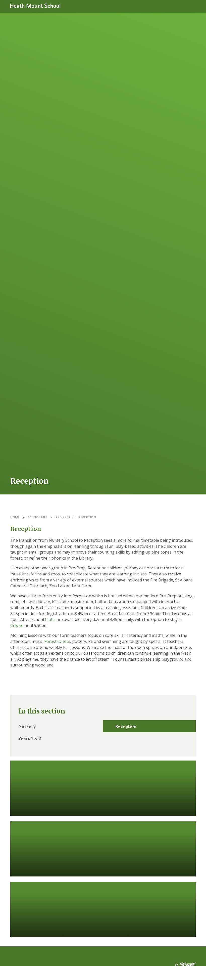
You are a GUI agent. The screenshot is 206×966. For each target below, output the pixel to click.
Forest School (57, 641)
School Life (37, 517)
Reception (87, 517)
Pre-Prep (63, 517)
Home (15, 517)
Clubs (50, 619)
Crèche (16, 625)
